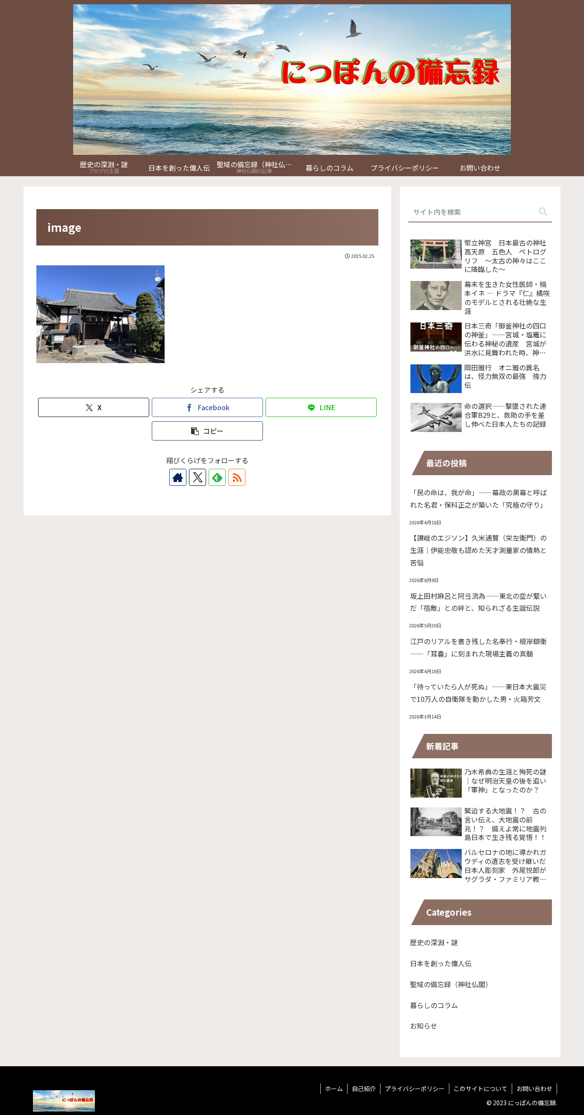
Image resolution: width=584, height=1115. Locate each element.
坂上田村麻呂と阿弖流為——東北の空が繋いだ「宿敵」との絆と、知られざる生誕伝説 (478, 602)
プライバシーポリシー (415, 1088)
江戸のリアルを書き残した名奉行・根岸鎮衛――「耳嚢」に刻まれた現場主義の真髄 (478, 647)
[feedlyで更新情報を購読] (217, 477)
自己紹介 (364, 1088)
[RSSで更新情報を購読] (236, 477)
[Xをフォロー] (197, 477)
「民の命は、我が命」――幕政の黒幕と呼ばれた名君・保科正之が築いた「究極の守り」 (478, 498)
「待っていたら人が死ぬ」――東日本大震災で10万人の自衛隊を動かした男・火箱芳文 (478, 692)
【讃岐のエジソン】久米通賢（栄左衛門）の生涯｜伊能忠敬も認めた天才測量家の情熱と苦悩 (478, 550)
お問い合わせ (534, 1088)
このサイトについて (480, 1088)
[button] (207, 431)
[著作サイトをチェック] (177, 477)
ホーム (334, 1088)
